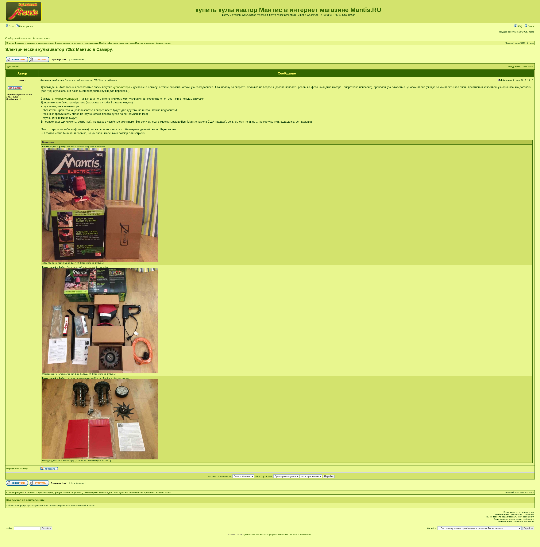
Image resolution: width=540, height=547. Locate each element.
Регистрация (26, 26)
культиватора (121, 87)
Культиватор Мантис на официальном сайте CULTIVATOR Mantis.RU (277, 534)
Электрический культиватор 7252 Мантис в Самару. (59, 49)
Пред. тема (514, 66)
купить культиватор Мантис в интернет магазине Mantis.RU (288, 9)
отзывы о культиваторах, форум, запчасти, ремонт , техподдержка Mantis (66, 43)
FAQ (519, 26)
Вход (11, 26)
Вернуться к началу (17, 468)
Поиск (530, 26)
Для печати (13, 66)
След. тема (527, 66)
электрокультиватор (65, 98)
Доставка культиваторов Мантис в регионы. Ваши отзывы (139, 43)
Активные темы (41, 38)
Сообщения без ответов (18, 38)
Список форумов (15, 43)
